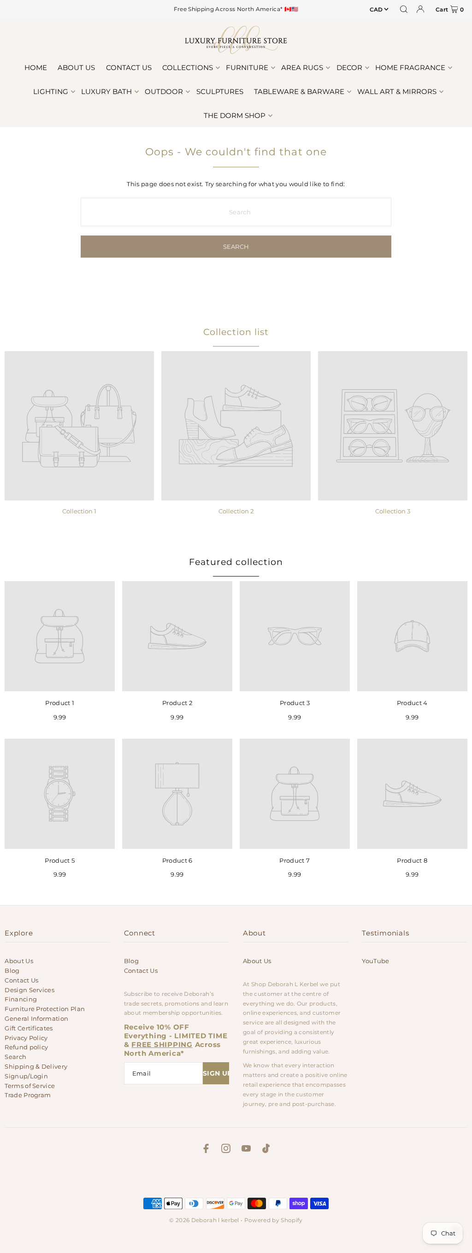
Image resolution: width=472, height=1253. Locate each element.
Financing (21, 999)
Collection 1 (79, 511)
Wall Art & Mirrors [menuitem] (397, 91)
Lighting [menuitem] (50, 91)
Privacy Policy (26, 1037)
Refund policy (26, 1047)
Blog (12, 970)
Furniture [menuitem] (247, 67)
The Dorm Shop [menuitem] (235, 115)
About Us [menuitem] (76, 67)
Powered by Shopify (273, 1220)
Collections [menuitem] (187, 67)
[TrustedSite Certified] (236, 1178)
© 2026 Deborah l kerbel (204, 1220)
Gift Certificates (29, 1028)
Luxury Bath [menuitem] (106, 91)
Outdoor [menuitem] (164, 91)
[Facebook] (206, 1150)
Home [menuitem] (35, 67)
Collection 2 (236, 511)
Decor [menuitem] (349, 67)
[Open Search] (403, 9)
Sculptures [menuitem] (219, 91)
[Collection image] (79, 425)
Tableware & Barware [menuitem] (299, 91)
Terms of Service (30, 1085)
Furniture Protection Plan (45, 1008)
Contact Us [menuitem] (129, 67)
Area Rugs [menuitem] (302, 67)
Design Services (29, 990)
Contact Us (21, 980)
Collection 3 (392, 511)
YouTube (375, 961)
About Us (19, 961)
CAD (376, 9)
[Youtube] (246, 1150)
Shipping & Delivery (36, 1066)
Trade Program (28, 1095)
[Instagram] (225, 1150)
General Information (36, 1018)
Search (15, 1056)
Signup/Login (26, 1076)
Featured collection (236, 562)
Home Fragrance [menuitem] (410, 67)
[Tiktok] (266, 1150)
